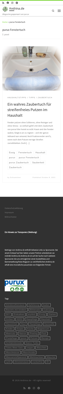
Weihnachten (36, 357)
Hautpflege (35, 324)
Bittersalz (35, 310)
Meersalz (10, 333)
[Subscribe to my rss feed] (3, 3)
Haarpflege (31, 319)
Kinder (9, 329)
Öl (47, 362)
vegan (30, 348)
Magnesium (43, 329)
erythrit (31, 314)
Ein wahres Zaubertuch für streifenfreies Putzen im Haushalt (29, 110)
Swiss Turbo (32, 343)
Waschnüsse (12, 352)
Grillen (9, 319)
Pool (43, 333)
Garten (52, 314)
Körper (20, 329)
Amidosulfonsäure (15, 305)
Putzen (34, 338)
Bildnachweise (10, 217)
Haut (23, 324)
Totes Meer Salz (14, 348)
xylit (8, 362)
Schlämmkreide (14, 343)
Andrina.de (25, 380)
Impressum (9, 212)
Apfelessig (33, 305)
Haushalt (45, 319)
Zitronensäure (22, 362)
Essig (42, 314)
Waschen (41, 348)
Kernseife (49, 324)
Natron (22, 333)
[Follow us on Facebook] (8, 3)
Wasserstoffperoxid (16, 357)
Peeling (34, 333)
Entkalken (19, 314)
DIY (8, 314)
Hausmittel (11, 324)
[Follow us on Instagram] (12, 3)
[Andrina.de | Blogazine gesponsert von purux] (5, 9)
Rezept (45, 338)
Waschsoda (29, 352)
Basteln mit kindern (16, 310)
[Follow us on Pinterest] (17, 3)
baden (46, 305)
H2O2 (19, 319)
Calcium (48, 310)
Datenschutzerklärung (14, 208)
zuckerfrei (37, 362)
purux (24, 338)
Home (5, 22)
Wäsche (51, 357)
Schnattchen (15, 177)
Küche (30, 329)
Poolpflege (11, 338)
